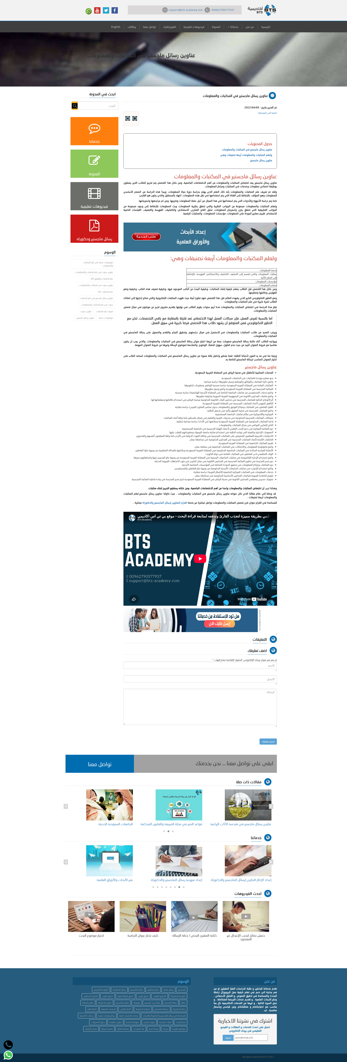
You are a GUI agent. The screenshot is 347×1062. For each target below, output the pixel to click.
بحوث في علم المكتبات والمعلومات (97, 304)
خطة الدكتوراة (179, 1009)
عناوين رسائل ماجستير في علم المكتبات (96, 298)
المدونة (216, 26)
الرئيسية (265, 26)
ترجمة (165, 1028)
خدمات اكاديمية (87, 1015)
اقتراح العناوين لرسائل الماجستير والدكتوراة (164, 502)
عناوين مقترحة (115, 1022)
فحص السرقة (107, 1028)
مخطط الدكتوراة (143, 1009)
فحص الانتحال (91, 1028)
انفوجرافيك (169, 26)
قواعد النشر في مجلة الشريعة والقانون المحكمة (171, 824)
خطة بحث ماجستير (152, 1002)
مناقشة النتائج (123, 1028)
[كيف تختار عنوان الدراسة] (143, 916)
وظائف (132, 26)
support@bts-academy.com (186, 9)
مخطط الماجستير (161, 1009)
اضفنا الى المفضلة (267, 112)
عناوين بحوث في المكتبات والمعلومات (96, 285)
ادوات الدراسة (165, 1022)
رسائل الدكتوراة (119, 989)
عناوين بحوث (85, 311)
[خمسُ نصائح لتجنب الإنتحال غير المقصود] (246, 916)
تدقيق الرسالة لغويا (125, 996)
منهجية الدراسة (132, 1022)
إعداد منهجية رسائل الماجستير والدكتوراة (176, 880)
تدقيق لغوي (143, 996)
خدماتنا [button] (234, 26)
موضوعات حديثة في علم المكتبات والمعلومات (98, 264)
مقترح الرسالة (87, 1002)
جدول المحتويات (98, 1022)
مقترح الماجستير (122, 1002)
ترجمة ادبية (153, 1028)
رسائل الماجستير (136, 989)
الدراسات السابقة (108, 1009)
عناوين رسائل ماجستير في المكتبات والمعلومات (247, 149)
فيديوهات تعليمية (193, 26)
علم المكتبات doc (105, 291)
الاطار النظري (125, 1009)
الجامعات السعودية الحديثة (115, 824)
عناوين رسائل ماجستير (261, 160)
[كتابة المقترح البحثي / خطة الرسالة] (194, 916)
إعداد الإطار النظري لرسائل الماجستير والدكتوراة (241, 880)
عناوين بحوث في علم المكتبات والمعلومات (94, 272)
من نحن (250, 26)
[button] (100, 764)
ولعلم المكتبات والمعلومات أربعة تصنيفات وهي (246, 154)
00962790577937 (223, 9)
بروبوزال (136, 1002)
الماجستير (181, 989)
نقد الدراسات (138, 1028)
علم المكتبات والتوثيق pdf (102, 278)
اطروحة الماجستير (101, 989)
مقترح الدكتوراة (104, 1002)
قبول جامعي (149, 1022)
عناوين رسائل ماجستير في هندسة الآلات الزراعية (240, 824)
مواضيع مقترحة (178, 1028)
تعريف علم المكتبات (104, 311)
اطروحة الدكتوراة (178, 996)
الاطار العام (92, 1009)
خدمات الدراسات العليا (128, 1015)
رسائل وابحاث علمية (106, 1015)
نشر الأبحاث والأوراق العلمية (115, 880)
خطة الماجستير (170, 1002)
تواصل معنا (149, 26)
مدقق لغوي (107, 996)
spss (183, 1002)
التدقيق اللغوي (159, 996)
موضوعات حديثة (106, 317)
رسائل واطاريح (153, 989)
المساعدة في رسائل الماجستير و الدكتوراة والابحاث (164, 1015)
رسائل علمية (168, 989)
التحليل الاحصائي (90, 996)
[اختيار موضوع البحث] (91, 916)
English (115, 26)
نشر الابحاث (180, 1022)
